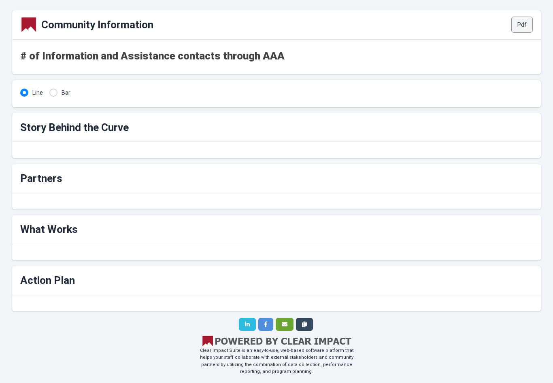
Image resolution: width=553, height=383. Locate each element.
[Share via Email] (285, 324)
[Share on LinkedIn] (247, 324)
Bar (66, 92)
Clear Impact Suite (220, 350)
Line (37, 92)
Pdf (522, 24)
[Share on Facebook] (265, 324)
